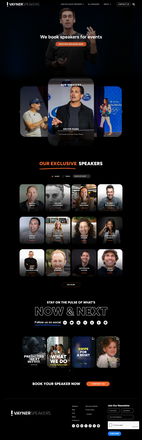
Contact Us (75, 420)
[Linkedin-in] (78, 323)
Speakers (75, 406)
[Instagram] (65, 323)
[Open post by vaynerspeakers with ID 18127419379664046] (108, 352)
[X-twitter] (85, 323)
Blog (73, 410)
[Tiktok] (92, 323)
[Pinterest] (105, 323)
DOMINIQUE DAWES (105, 123)
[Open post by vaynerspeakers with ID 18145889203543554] (34, 352)
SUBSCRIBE (114, 434)
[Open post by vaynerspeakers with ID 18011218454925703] (83, 352)
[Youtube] (72, 323)
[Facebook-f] (99, 323)
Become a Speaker (92, 406)
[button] (133, 4)
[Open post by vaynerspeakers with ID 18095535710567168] (58, 352)
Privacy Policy (90, 410)
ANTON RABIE (71, 129)
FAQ (73, 413)
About (74, 417)
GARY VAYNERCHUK (37, 123)
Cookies (89, 414)
